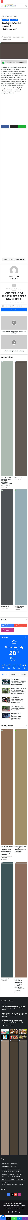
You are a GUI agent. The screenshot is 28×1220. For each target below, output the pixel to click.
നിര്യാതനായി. (18, 478)
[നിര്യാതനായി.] (21, 418)
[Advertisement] (14, 110)
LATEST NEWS (8, 259)
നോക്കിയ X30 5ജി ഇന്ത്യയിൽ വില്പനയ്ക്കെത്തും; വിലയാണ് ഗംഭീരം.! (16, 716)
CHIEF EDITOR (7, 37)
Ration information (6, 1176)
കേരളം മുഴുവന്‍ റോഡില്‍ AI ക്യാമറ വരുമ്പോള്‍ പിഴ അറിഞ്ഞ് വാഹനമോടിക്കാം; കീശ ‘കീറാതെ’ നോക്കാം (18, 691)
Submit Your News (19, 1208)
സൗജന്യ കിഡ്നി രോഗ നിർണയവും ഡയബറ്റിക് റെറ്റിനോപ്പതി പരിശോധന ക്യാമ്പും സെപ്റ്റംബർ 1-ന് (6, 481)
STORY (12, 1179)
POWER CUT (12, 1174)
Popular (4, 674)
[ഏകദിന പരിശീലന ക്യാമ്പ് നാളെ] (21, 547)
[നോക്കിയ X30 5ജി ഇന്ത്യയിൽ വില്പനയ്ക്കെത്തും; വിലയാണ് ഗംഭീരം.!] (6, 715)
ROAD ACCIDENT (16, 1176)
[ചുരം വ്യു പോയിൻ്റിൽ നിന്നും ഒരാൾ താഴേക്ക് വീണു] (6, 709)
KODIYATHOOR (14, 1163)
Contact (23, 1205)
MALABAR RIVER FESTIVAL (8, 1171)
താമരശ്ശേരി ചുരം (5, 1182)
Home (4, 16)
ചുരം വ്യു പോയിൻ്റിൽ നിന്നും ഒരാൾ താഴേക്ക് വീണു (18, 707)
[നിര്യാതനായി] (7, 919)
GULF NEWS (5, 19)
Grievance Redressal (9, 1208)
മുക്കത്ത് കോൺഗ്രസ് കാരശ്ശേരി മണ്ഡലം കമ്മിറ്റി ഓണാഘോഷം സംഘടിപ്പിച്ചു (20, 849)
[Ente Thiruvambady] (10, 5)
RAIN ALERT (19, 1174)
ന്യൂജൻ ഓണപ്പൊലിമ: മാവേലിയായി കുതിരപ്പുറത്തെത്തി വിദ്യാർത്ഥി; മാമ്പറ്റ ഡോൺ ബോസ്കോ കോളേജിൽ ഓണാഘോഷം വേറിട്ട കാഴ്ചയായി (7, 852)
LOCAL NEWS (13, 16)
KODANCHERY (5, 1163)
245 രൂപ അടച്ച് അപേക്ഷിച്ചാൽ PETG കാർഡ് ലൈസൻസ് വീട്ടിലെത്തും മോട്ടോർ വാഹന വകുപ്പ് (18, 682)
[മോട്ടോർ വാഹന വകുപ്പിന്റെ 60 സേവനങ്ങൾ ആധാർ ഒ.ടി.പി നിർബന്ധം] (5, 1097)
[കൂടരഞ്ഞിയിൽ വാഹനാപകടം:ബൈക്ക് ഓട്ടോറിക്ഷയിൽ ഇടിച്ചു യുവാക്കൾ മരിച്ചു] (6, 700)
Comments (23, 674)
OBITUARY (20, 259)
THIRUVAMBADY (20, 1179)
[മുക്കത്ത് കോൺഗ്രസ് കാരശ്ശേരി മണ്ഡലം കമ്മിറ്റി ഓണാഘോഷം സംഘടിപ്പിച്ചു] (21, 787)
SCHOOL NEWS (5, 1179)
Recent (13, 674)
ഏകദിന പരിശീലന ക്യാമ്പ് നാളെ (19, 606)
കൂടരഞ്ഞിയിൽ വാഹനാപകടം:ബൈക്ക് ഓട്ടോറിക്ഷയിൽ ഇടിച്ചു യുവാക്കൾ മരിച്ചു (17, 700)
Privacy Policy (10, 1205)
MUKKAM (18, 1171)
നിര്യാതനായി (7, 1)
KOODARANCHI (5, 1166)
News (8, 16)
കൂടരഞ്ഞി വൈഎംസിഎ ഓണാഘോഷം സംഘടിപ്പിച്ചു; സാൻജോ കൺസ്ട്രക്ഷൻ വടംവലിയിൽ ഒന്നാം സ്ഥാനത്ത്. (20, 984)
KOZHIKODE (14, 1166)
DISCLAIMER (17, 1205)
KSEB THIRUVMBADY (7, 1169)
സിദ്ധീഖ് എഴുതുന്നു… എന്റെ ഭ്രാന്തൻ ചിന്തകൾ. (12, 1184)
